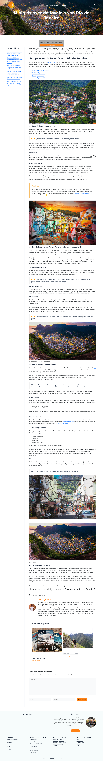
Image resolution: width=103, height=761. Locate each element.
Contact (8, 746)
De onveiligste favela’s (38, 78)
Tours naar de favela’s (38, 74)
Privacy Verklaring (34, 750)
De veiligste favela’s (38, 76)
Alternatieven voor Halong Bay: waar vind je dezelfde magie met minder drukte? (14, 83)
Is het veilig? (36, 72)
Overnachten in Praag (58, 747)
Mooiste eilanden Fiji (58, 744)
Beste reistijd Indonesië (58, 739)
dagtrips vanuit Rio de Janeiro (83, 193)
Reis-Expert (52, 758)
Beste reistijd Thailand (58, 741)
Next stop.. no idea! (38, 658)
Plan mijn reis (51, 45)
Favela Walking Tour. (68, 421)
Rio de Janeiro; (52, 62)
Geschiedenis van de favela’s (40, 70)
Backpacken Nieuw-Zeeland (59, 742)
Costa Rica (55, 745)
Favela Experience (62, 423)
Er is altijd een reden (70, 654)
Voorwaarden (33, 752)
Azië (78, 739)
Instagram (9, 742)
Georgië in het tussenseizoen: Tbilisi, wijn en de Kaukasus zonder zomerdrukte (14, 53)
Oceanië (78, 744)
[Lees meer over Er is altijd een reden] (78, 638)
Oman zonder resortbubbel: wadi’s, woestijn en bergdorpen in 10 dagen (14, 73)
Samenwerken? (10, 752)
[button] (42, 5)
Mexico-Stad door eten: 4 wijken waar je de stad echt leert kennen (14, 67)
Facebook (9, 743)
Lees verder (75, 731)
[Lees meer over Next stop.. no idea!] (47, 640)
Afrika (78, 745)
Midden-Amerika (80, 742)
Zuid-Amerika (80, 741)
